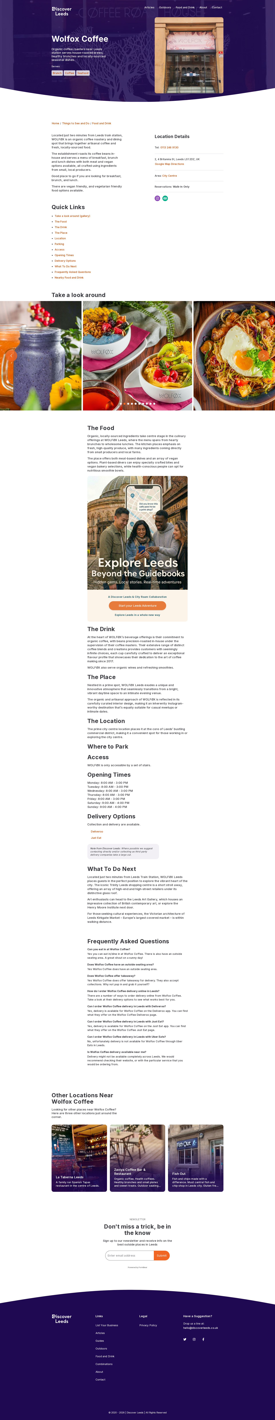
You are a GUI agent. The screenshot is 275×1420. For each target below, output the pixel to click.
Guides (100, 1340)
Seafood (82, 73)
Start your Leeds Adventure (138, 605)
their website (124, 1060)
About (99, 1371)
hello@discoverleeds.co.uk (200, 1327)
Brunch (57, 73)
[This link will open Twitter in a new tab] (184, 1339)
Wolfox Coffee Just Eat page (135, 1029)
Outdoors (101, 1348)
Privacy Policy (148, 1325)
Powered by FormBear (137, 1267)
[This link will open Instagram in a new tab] (194, 1339)
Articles (100, 1333)
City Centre (169, 175)
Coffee (69, 73)
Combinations (104, 1364)
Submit (162, 1255)
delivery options (123, 999)
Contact (100, 1379)
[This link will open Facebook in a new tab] (203, 1339)
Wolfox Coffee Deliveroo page (136, 1014)
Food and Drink (105, 1356)
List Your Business (107, 1325)
